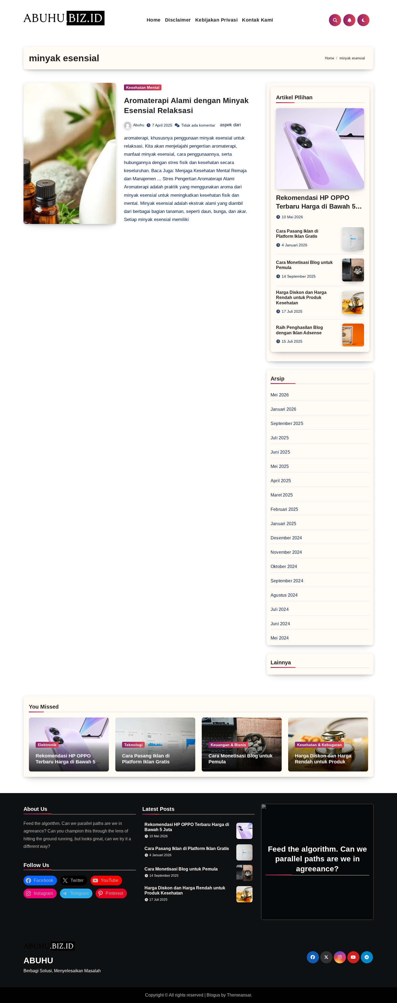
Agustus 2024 (284, 595)
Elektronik (47, 745)
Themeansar (239, 995)
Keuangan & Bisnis (228, 745)
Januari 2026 (283, 409)
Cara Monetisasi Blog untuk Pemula (181, 869)
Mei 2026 (280, 395)
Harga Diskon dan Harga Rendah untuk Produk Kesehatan (301, 297)
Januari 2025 (283, 523)
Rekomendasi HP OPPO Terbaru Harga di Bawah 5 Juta (315, 206)
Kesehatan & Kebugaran (319, 745)
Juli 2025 (280, 438)
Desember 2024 (286, 538)
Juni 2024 (280, 623)
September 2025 (287, 423)
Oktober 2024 (284, 566)
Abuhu (138, 125)
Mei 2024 (280, 638)
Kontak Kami (257, 20)
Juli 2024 (280, 609)
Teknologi (133, 745)
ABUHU (38, 960)
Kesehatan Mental (142, 87)
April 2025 (281, 480)
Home (154, 20)
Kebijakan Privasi (216, 20)
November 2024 (286, 552)
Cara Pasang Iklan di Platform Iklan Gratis (146, 758)
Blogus (213, 995)
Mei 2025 (280, 466)
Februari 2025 (284, 509)
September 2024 (287, 581)
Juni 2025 (280, 452)
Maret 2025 (282, 495)
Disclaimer (178, 20)
